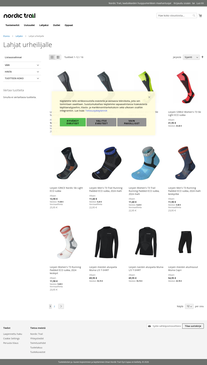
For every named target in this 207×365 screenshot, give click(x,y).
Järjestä (177, 57)
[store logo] (19, 15)
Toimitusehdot (38, 342)
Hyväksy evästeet (73, 122)
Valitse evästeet (101, 122)
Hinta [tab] (8, 71)
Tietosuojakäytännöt (96, 110)
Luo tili (200, 3)
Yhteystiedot (37, 338)
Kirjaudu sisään (182, 3)
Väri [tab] (7, 65)
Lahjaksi (19, 36)
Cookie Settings (11, 338)
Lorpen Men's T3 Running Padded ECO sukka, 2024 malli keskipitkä (184, 191)
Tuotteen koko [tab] (14, 78)
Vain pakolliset (132, 122)
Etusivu (6, 36)
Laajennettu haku (12, 333)
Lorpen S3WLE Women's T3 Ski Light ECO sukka (184, 113)
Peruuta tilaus (10, 342)
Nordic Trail (36, 333)
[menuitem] (12, 25)
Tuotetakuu (36, 347)
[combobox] (177, 15)
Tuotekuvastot (37, 352)
